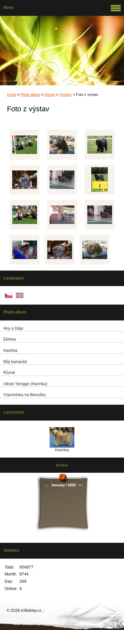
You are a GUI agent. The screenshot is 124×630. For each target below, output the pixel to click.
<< (46, 485)
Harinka (62, 450)
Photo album (30, 94)
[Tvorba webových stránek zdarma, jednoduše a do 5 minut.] (43, 611)
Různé (49, 94)
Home (12, 94)
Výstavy (65, 94)
